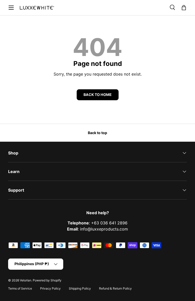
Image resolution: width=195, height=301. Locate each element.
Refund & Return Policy (115, 288)
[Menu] (11, 7)
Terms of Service (20, 288)
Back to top (97, 133)
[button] (183, 7)
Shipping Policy (80, 288)
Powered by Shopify (47, 280)
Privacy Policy (50, 288)
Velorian (25, 280)
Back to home (98, 94)
